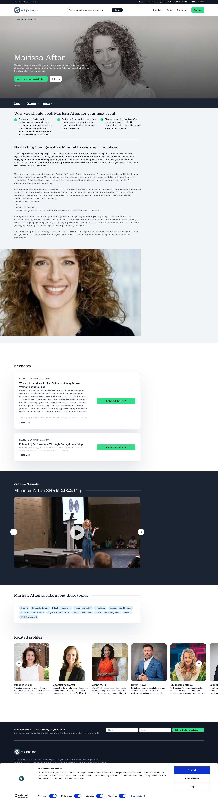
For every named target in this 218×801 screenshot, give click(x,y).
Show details (136, 796)
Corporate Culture (40, 608)
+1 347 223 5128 (181, 2)
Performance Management (108, 612)
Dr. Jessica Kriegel (181, 684)
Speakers (158, 10)
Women (127, 612)
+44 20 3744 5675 (197, 2)
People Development (82, 612)
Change (24, 608)
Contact (198, 10)
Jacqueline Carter (64, 684)
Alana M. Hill (99, 684)
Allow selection (192, 778)
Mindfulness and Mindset (32, 612)
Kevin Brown (139, 684)
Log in (141, 2)
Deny (192, 786)
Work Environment (29, 617)
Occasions (182, 10)
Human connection (83, 608)
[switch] (77, 796)
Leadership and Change (120, 608)
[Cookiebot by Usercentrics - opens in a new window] (21, 796)
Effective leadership (61, 608)
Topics (169, 10)
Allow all (192, 770)
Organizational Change (58, 612)
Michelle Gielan (23, 684)
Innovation (100, 608)
